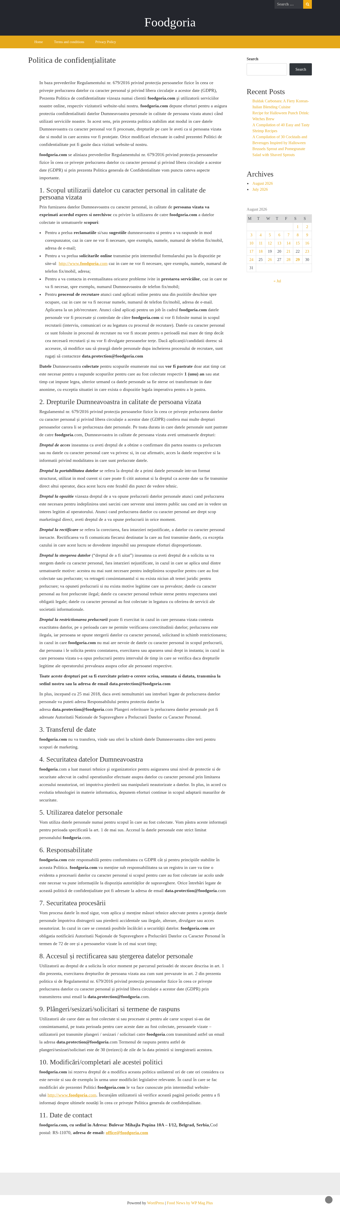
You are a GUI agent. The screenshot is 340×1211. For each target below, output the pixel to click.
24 (251, 259)
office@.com (127, 1132)
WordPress (155, 1203)
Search (252, 59)
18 (261, 251)
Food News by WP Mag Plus (190, 1203)
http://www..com (83, 263)
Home (38, 42)
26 (270, 259)
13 (279, 243)
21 (288, 251)
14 (288, 243)
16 (307, 243)
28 (288, 259)
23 (307, 251)
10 (251, 243)
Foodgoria (170, 22)
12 (270, 243)
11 (261, 243)
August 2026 (262, 183)
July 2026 (260, 189)
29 (298, 259)
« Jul (277, 281)
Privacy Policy (105, 42)
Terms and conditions (69, 42)
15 (298, 243)
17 (251, 251)
